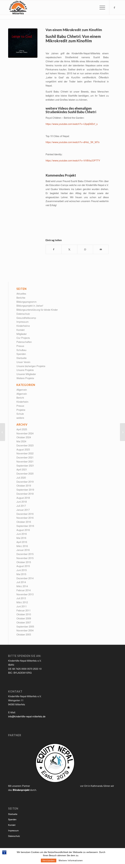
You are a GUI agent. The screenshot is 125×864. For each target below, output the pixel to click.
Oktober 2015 (23, 562)
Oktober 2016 (23, 521)
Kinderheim (22, 401)
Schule (20, 413)
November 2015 (25, 558)
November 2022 (25, 453)
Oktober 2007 (23, 622)
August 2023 (23, 449)
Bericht (20, 397)
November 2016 (25, 517)
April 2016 (21, 542)
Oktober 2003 (23, 634)
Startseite (21, 358)
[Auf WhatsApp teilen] (85, 249)
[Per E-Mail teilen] (101, 249)
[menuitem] (100, 7)
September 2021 (25, 465)
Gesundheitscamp (26, 317)
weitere (20, 417)
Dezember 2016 (25, 513)
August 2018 (23, 497)
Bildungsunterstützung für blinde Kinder (37, 309)
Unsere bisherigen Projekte (30, 366)
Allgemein (21, 389)
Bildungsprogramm (26, 301)
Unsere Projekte (25, 370)
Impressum (22, 321)
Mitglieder (21, 334)
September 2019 (25, 489)
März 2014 (22, 586)
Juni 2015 (21, 570)
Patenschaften (24, 341)
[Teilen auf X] (69, 249)
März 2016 (22, 546)
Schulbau (21, 350)
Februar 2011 (23, 610)
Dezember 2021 (25, 457)
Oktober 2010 (23, 614)
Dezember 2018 (25, 493)
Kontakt (20, 329)
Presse (20, 346)
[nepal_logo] (18, 7)
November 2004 (25, 630)
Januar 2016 (23, 550)
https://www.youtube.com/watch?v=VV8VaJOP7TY (73, 160)
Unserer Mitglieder (26, 374)
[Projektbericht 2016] (2, 432)
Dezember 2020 (25, 473)
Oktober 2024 (23, 437)
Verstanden (48, 860)
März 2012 (22, 602)
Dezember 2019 (25, 481)
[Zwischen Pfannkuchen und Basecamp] (122, 432)
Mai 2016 (21, 538)
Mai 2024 (21, 441)
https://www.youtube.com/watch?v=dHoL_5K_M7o (72, 142)
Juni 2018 (21, 501)
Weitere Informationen (71, 860)
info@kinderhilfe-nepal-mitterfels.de (26, 716)
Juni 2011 (21, 606)
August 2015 (23, 566)
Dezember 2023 (25, 445)
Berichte (20, 297)
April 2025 (21, 429)
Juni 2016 (21, 533)
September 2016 (25, 526)
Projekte (20, 409)
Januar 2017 (23, 509)
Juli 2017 (21, 505)
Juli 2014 (21, 582)
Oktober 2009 (23, 618)
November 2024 (25, 433)
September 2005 (25, 626)
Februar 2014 (23, 590)
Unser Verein (23, 362)
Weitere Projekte (25, 378)
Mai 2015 (21, 574)
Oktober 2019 (23, 485)
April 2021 (21, 469)
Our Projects (23, 337)
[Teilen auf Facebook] (54, 249)
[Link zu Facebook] (114, 7)
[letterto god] (22, 43)
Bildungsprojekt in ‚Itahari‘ (29, 305)
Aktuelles (21, 293)
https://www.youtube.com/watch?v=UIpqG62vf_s (72, 123)
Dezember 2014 (25, 578)
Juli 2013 (21, 598)
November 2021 (25, 461)
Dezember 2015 (25, 554)
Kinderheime (23, 325)
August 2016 (23, 530)
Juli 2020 (21, 477)
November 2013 (25, 594)
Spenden (21, 354)
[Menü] (100, 7)
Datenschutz (23, 313)
